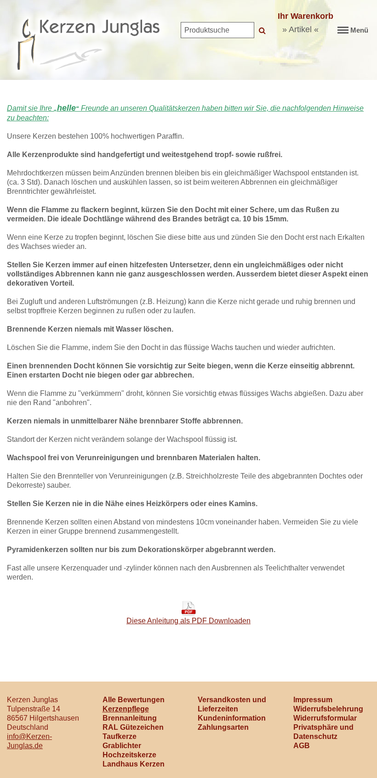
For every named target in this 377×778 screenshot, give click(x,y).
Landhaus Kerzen (134, 764)
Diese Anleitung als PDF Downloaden (188, 621)
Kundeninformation (232, 718)
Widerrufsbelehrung (328, 709)
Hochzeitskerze (129, 755)
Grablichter (122, 746)
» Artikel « (300, 29)
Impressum (312, 700)
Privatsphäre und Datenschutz (323, 731)
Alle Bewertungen (134, 700)
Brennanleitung (130, 718)
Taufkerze (120, 736)
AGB (301, 746)
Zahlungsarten (223, 727)
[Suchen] (262, 30)
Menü (359, 30)
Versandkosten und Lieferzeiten (232, 704)
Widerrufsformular (325, 718)
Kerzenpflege (126, 709)
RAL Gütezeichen (133, 727)
